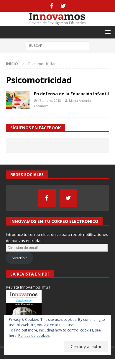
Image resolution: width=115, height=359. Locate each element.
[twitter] (63, 6)
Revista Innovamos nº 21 (28, 287)
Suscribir (19, 257)
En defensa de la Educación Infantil (71, 93)
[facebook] (52, 6)
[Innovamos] (57, 22)
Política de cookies (34, 335)
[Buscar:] (57, 45)
